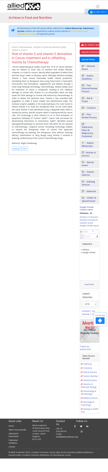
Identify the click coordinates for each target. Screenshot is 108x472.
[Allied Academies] (24, 6)
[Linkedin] (87, 426)
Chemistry (87, 364)
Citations (91, 107)
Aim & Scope (87, 100)
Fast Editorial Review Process (89, 88)
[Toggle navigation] (97, 6)
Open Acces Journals (17, 429)
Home (11, 426)
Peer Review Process (89, 116)
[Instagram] (81, 431)
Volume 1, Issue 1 (90, 314)
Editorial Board (88, 68)
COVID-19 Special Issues (89, 199)
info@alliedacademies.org (67, 437)
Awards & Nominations (90, 52)
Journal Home (88, 59)
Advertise (91, 191)
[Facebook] (75, 426)
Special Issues (88, 164)
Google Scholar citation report (87, 208)
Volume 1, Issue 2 (90, 311)
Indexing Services (88, 183)
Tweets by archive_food (85, 348)
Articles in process (89, 154)
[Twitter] (81, 426)
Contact (12, 446)
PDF (25, 148)
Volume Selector (88, 173)
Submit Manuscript (88, 144)
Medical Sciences (90, 398)
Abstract (16, 148)
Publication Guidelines (13, 441)
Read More (89, 284)
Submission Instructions (14, 435)
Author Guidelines (87, 77)
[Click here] (89, 234)
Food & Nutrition (90, 376)
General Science (90, 380)
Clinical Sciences (90, 372)
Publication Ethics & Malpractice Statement (87, 132)
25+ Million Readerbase (91, 44)
